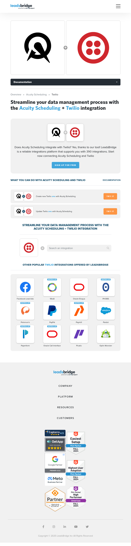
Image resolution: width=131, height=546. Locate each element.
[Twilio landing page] (93, 47)
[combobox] (79, 248)
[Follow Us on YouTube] (75, 527)
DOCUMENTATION (111, 180)
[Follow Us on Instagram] (54, 527)
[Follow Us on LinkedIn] (64, 527)
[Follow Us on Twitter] (87, 527)
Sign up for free (65, 165)
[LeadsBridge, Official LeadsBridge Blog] (23, 6)
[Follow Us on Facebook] (43, 527)
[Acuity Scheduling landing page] (38, 47)
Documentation (23, 82)
